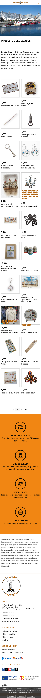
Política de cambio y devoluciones (12, 653)
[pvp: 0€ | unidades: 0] (38, 3)
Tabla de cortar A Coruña (10, 393)
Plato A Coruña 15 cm (29, 333)
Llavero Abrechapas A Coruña (9, 301)
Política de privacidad (8, 634)
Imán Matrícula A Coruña (10, 106)
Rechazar (21, 696)
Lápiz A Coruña (6, 137)
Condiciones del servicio (9, 631)
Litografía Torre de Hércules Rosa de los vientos (9, 268)
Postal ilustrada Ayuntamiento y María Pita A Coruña (29, 299)
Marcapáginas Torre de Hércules (29, 363)
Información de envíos (8, 650)
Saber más (11, 696)
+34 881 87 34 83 (14, 621)
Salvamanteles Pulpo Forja (28, 236)
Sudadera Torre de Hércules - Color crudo (9, 332)
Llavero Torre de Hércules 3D (7, 167)
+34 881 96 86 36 (8, 615)
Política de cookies (8, 637)
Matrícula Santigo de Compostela (8, 236)
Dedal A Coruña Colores (29, 271)
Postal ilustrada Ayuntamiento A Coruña (9, 205)
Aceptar (31, 696)
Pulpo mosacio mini (28, 393)
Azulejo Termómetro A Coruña (9, 363)
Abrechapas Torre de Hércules (28, 136)
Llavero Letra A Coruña (29, 206)
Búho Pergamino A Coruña (28, 105)
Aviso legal (5, 640)
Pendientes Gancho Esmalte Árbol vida (28, 167)
